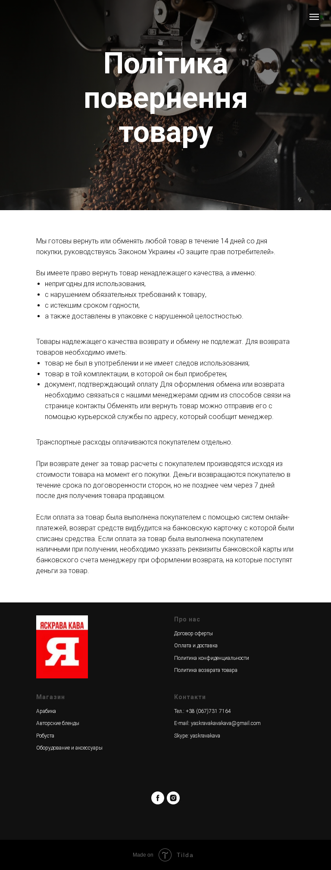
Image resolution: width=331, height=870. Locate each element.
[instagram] (173, 797)
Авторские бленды (57, 723)
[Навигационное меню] (314, 17)
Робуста (45, 736)
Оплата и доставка (196, 646)
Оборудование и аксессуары (69, 748)
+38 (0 (193, 711)
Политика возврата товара (205, 670)
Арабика (46, 711)
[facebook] (157, 797)
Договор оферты (193, 633)
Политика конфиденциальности (211, 658)
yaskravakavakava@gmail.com (226, 723)
